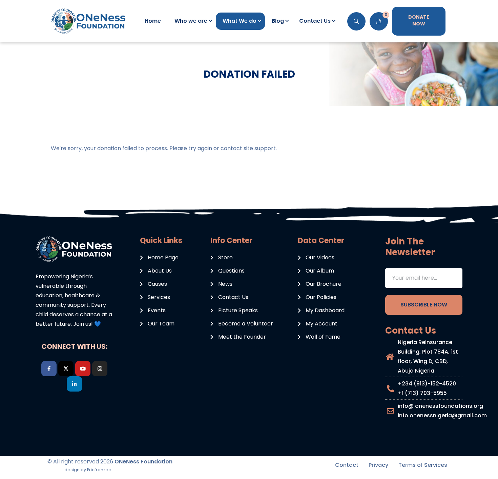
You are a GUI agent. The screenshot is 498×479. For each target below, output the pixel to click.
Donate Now (418, 20)
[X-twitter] (66, 368)
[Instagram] (99, 368)
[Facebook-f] (49, 368)
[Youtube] (82, 368)
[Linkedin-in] (74, 384)
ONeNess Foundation (143, 461)
